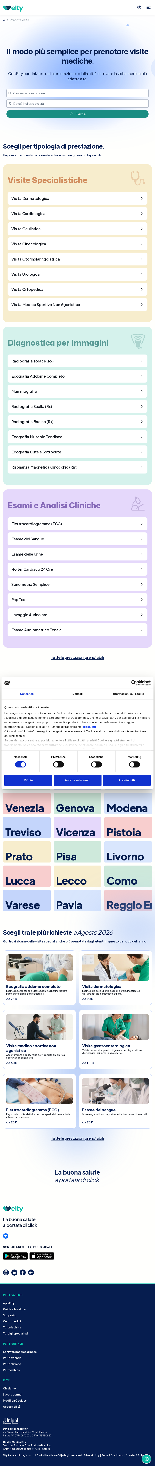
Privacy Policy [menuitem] (91, 1455)
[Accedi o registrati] (139, 7)
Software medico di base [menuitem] (20, 1351)
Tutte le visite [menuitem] (12, 1327)
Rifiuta (28, 780)
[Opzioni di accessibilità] (5, 1236)
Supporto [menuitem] (9, 1315)
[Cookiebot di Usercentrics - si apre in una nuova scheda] (134, 683)
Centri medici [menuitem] (12, 1321)
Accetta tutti (127, 780)
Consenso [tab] (27, 693)
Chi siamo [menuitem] (9, 1388)
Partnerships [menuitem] (11, 1370)
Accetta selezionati (77, 780)
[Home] (4, 20)
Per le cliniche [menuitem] (12, 1364)
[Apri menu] (148, 7)
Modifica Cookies (14, 1400)
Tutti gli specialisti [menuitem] (15, 1333)
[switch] (58, 765)
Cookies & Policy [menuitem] (135, 1455)
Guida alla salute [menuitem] (14, 1309)
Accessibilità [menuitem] (12, 1406)
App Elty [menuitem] (9, 1303)
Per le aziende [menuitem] (12, 1358)
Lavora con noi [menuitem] (12, 1394)
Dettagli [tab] (77, 693)
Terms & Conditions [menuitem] (113, 1455)
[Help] (146, 1459)
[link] (77, 657)
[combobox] (77, 93)
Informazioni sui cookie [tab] (128, 693)
